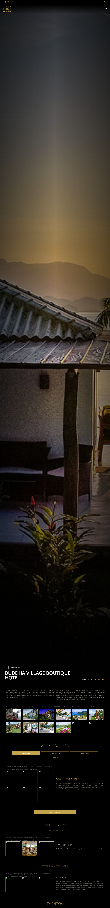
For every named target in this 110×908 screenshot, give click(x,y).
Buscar (101, 2)
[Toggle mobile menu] (106, 9)
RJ (6, 667)
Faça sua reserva (55, 812)
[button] (91, 679)
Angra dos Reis (15, 667)
